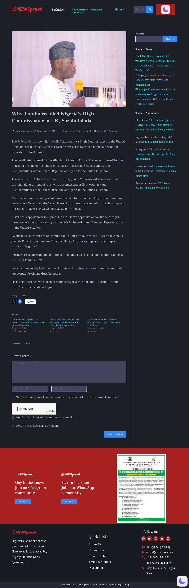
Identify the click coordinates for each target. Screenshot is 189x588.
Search (139, 33)
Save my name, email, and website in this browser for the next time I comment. (68, 397)
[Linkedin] (168, 538)
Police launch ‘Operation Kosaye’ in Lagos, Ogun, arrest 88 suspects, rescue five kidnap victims (155, 125)
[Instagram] (155, 538)
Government (69, 131)
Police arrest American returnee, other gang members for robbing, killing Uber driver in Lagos (65, 322)
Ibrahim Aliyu (23, 131)
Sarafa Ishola (23, 343)
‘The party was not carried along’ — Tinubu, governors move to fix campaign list (155, 80)
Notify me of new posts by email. (37, 426)
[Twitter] (149, 538)
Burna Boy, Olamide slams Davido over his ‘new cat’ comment (155, 154)
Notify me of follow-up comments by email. (44, 417)
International (84, 131)
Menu (118, 9)
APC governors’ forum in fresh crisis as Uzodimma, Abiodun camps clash (155, 171)
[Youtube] (161, 538)
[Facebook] (143, 538)
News (97, 131)
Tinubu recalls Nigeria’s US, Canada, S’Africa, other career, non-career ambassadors (28, 322)
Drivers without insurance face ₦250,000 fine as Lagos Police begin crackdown (103, 322)
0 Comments (113, 131)
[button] (165, 9)
